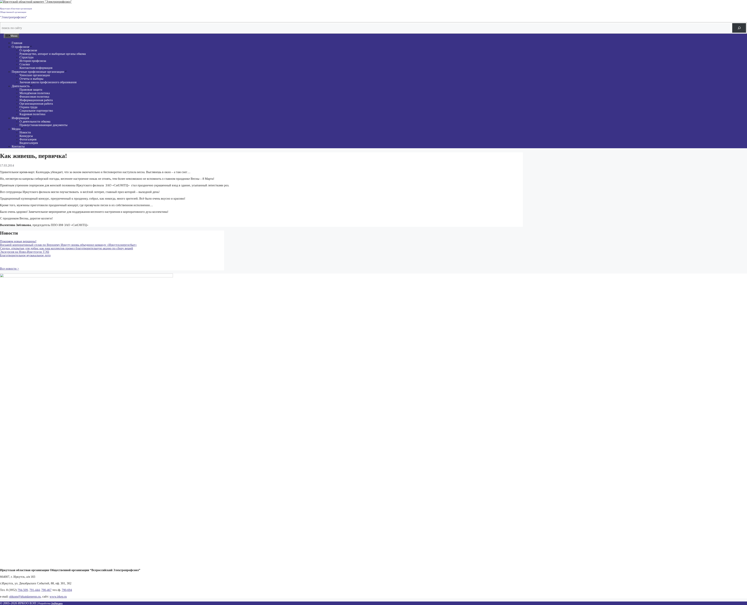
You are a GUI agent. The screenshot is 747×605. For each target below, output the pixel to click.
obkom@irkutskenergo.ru (25, 596)
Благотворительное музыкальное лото (25, 255)
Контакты (18, 146)
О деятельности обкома (34, 121)
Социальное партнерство (36, 110)
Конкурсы (26, 136)
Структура (26, 57)
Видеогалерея (28, 143)
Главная (17, 43)
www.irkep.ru (58, 596)
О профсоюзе (20, 46)
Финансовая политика (34, 96)
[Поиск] (739, 28)
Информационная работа (36, 100)
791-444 (34, 590)
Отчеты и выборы (31, 78)
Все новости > (9, 268)
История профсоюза (32, 60)
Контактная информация (35, 67)
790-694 (67, 590)
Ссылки (24, 64)
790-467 (46, 590)
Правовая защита (30, 89)
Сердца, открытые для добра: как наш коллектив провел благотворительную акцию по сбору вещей (66, 248)
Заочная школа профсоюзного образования (47, 82)
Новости (25, 132)
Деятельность (21, 86)
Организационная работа (36, 103)
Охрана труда (28, 107)
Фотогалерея (27, 139)
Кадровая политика (32, 114)
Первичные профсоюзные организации (38, 71)
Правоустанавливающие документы (43, 125)
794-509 (23, 590)
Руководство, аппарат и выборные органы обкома (52, 53)
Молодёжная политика (34, 93)
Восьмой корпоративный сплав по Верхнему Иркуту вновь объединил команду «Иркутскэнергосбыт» (68, 244)
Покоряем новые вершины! (18, 241)
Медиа (16, 129)
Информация (20, 118)
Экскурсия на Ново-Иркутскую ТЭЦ (24, 251)
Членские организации (34, 75)
